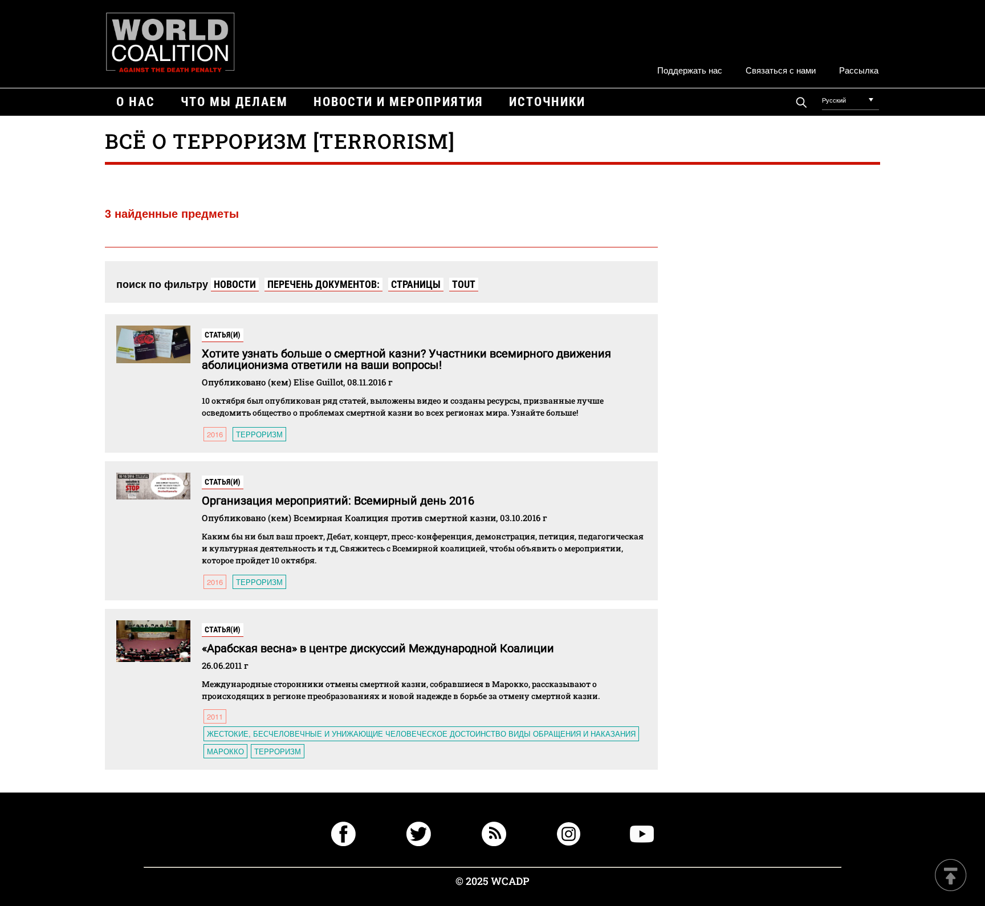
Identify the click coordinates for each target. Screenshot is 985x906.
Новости (235, 284)
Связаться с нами (781, 70)
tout (463, 284)
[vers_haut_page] (951, 876)
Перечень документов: (323, 284)
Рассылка (858, 70)
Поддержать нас (689, 70)
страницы (416, 284)
